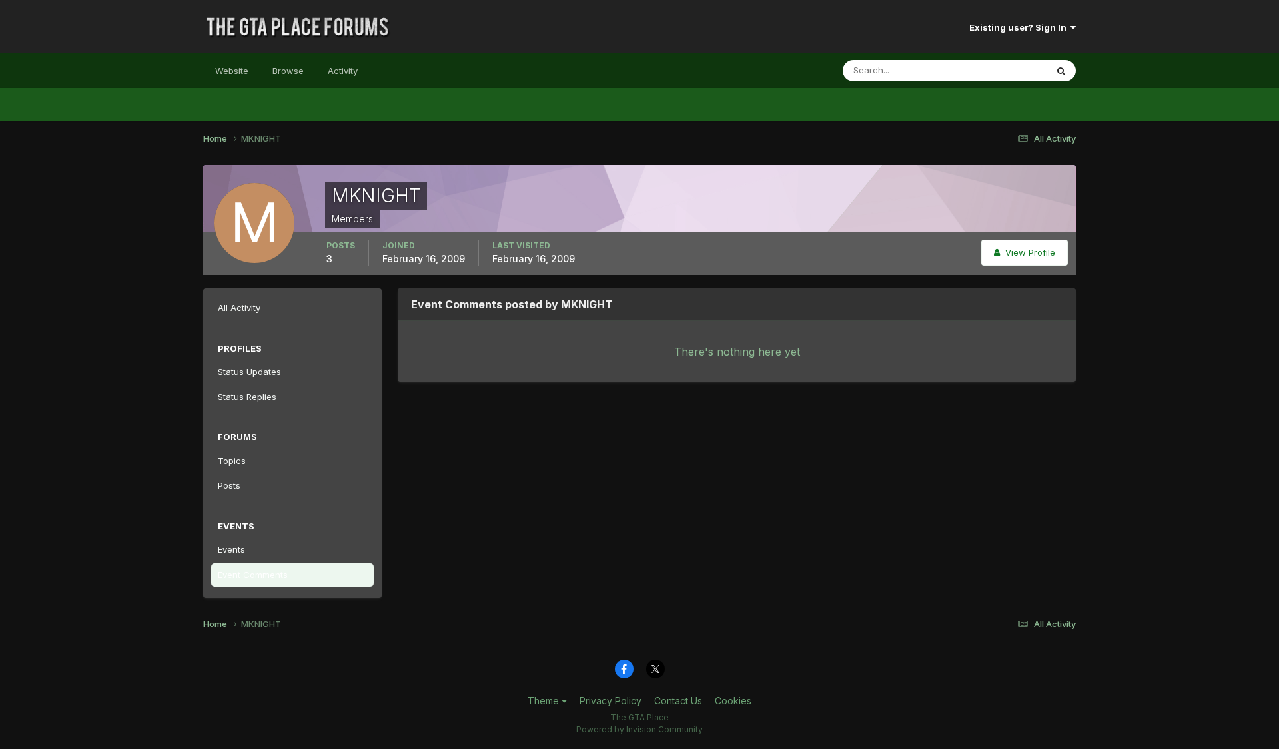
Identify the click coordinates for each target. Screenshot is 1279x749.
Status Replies (247, 396)
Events (231, 549)
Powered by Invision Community (639, 729)
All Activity (239, 307)
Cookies (733, 700)
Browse (288, 70)
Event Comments (253, 574)
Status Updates (998, 70)
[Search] (1061, 70)
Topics (232, 460)
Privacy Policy (610, 700)
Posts (229, 485)
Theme (545, 700)
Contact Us (678, 700)
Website (231, 70)
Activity (343, 70)
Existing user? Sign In (1019, 27)
